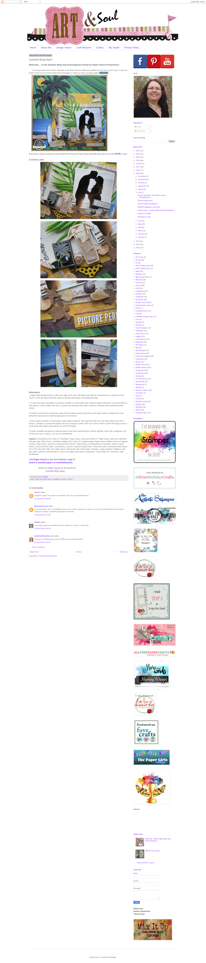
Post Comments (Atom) (48, 556)
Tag (137, 396)
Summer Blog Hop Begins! (147, 204)
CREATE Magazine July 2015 (149, 207)
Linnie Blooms (141, 339)
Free (137, 319)
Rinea (138, 362)
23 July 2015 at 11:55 (42, 515)
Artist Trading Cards (143, 265)
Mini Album (140, 345)
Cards (138, 285)
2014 (138, 241)
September (142, 186)
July (140, 192)
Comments (140, 131)
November (142, 179)
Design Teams (63, 47)
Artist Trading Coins (143, 268)
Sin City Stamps (141, 379)
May (140, 224)
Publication (140, 359)
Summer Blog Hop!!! (145, 200)
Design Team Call (142, 302)
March (140, 231)
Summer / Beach (67, 479)
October (141, 183)
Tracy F (37, 492)
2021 (138, 154)
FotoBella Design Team (144, 316)
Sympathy (139, 393)
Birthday (139, 274)
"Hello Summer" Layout (145, 863)
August (141, 189)
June (140, 221)
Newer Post (34, 552)
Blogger (113, 957)
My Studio (114, 47)
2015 (138, 173)
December (142, 176)
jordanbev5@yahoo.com (44, 536)
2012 (138, 248)
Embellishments (141, 311)
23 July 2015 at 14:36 (42, 528)
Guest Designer (141, 328)
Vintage (138, 404)
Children (139, 294)
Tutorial (138, 399)
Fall (137, 314)
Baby (137, 271)
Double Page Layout (143, 305)
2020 (138, 157)
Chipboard (139, 297)
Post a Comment (38, 547)
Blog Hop (38, 479)
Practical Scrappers (143, 356)
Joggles (138, 336)
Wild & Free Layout (152, 851)
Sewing (138, 376)
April (140, 227)
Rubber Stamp (141, 367)
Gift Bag (139, 322)
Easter (138, 308)
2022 (138, 151)
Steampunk (140, 384)
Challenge (139, 291)
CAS (137, 288)
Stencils (138, 387)
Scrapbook (56, 479)
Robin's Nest (140, 365)
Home (33, 47)
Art (137, 263)
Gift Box (139, 325)
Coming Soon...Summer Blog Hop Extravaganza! (156, 210)
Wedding (139, 407)
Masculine (139, 342)
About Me (46, 47)
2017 (138, 167)
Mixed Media (140, 350)
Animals (139, 260)
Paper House (40, 459)
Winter (138, 410)
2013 (138, 244)
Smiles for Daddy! (144, 213)
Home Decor (140, 333)
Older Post (124, 552)
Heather (37, 522)
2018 (138, 164)
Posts (138, 127)
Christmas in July (144, 217)
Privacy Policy (131, 47)
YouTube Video (141, 413)
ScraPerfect (140, 373)
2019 (138, 160)
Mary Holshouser (41, 506)
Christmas (139, 299)
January (141, 237)
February (141, 234)
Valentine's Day (141, 401)
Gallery (100, 47)
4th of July (139, 257)
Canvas (138, 282)
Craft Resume (83, 47)
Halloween (139, 331)
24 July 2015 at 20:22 (42, 542)
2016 (138, 170)
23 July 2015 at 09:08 (42, 499)
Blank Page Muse (142, 277)
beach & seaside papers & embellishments (50, 462)
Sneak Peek (140, 382)
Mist (137, 348)
